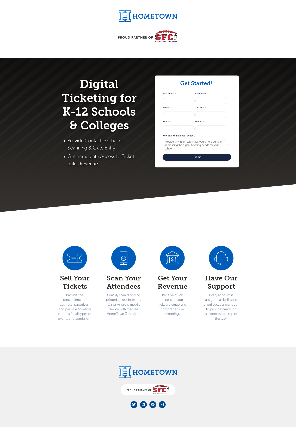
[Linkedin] (143, 404)
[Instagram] (162, 404)
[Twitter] (134, 404)
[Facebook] (152, 404)
